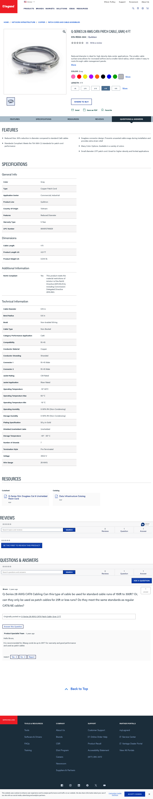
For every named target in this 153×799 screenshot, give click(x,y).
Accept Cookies (135, 794)
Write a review (96, 43)
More (73, 64)
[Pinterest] (87, 786)
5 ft (116, 88)
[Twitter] (95, 786)
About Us (60, 730)
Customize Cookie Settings (115, 794)
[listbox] (35, 61)
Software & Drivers (33, 736)
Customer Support (96, 730)
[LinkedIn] (78, 786)
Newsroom (61, 763)
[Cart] (147, 8)
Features (15, 120)
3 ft (95, 88)
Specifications (43, 119)
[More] (128, 77)
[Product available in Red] (79, 77)
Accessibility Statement (98, 750)
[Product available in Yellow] (85, 77)
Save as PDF (91, 110)
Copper (41, 22)
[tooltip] (146, 525)
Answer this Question (13, 626)
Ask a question (142, 580)
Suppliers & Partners (65, 770)
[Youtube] (104, 786)
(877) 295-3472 (95, 756)
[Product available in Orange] (97, 77)
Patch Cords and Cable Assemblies (64, 22)
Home (6, 22)
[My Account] (142, 8)
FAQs (27, 743)
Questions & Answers (131, 119)
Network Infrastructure (23, 22)
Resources (73, 119)
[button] (64, 31)
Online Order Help (99, 736)
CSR (58, 743)
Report (31, 656)
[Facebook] (61, 786)
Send (77, 110)
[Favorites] (138, 8)
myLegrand (125, 730)
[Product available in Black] (103, 77)
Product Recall (94, 743)
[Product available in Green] (115, 77)
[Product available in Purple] (91, 77)
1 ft (75, 88)
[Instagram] (70, 786)
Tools (26, 730)
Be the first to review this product (22, 546)
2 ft (85, 88)
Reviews (99, 119)
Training (28, 750)
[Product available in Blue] (109, 77)
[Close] (149, 794)
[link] (6, 524)
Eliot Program (62, 750)
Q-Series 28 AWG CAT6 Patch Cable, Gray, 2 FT (41, 616)
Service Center (129, 736)
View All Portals (127, 750)
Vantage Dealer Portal (132, 743)
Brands (59, 736)
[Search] (133, 8)
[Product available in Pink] (73, 77)
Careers (59, 756)
